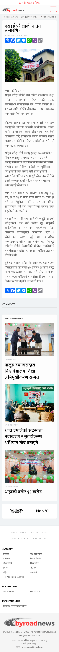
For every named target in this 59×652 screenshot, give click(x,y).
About (24, 532)
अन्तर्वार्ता (33, 572)
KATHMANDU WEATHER (29, 511)
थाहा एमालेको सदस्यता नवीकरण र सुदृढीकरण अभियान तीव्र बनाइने (24, 437)
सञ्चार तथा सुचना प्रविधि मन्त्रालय (14, 606)
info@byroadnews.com (29, 635)
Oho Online (35, 591)
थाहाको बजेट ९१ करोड (23, 492)
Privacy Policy (39, 532)
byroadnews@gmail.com (32, 647)
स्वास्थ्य (5, 568)
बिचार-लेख (34, 563)
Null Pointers (8, 591)
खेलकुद (33, 568)
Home (14, 532)
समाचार (6, 554)
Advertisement (21, 538)
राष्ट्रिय (5, 572)
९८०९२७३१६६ (32, 643)
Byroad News (16, 632)
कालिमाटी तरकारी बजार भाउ (13, 577)
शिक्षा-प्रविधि (7, 563)
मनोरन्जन (6, 558)
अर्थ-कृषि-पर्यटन (36, 554)
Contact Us (40, 538)
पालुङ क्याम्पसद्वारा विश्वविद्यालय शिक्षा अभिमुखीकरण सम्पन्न (22, 371)
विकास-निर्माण (35, 558)
